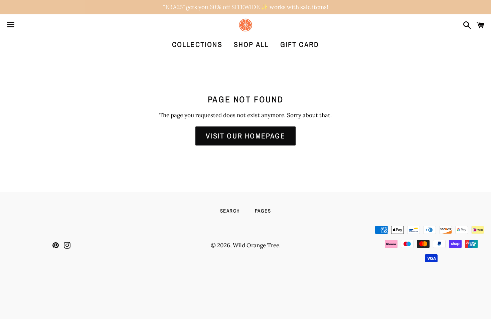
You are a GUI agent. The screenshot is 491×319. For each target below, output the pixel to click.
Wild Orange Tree (256, 245)
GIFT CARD (299, 44)
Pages (263, 210)
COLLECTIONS (197, 44)
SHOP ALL (251, 44)
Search (230, 210)
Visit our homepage (245, 136)
